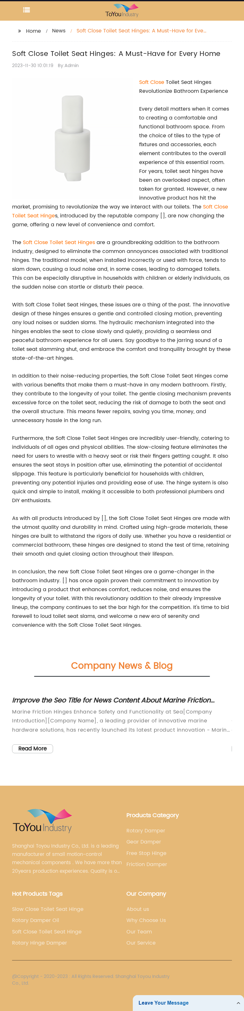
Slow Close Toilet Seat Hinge (48, 909)
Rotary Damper (145, 831)
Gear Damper (143, 842)
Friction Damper (146, 864)
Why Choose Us (146, 920)
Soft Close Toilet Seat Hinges (59, 242)
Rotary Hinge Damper (39, 943)
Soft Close (151, 82)
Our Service (141, 943)
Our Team (139, 932)
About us (137, 909)
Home (33, 31)
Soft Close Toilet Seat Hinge (47, 932)
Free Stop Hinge (146, 853)
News (58, 31)
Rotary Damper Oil (35, 920)
